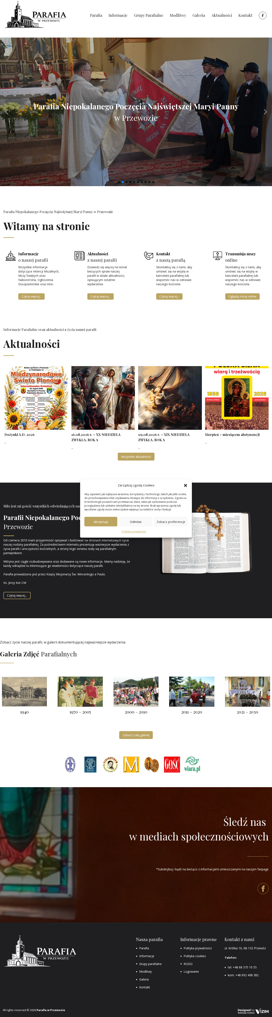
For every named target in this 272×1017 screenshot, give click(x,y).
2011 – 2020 (191, 712)
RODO (188, 964)
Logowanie (191, 971)
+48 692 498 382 (247, 975)
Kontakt (144, 987)
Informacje (146, 956)
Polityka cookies (195, 956)
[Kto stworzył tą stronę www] (253, 1011)
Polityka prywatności (134, 532)
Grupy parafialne (150, 964)
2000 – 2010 (136, 712)
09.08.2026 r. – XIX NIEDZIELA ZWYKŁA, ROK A (164, 437)
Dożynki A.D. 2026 (19, 434)
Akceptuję (101, 522)
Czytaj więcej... (31, 296)
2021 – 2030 (247, 712)
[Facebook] (262, 15)
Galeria (144, 979)
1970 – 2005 (80, 712)
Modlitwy (145, 971)
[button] (185, 485)
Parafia (144, 948)
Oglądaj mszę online (242, 296)
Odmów (136, 522)
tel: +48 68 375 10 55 (242, 967)
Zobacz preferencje (171, 522)
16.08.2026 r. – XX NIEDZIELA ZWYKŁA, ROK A (95, 437)
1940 (24, 712)
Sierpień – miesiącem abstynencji (232, 434)
